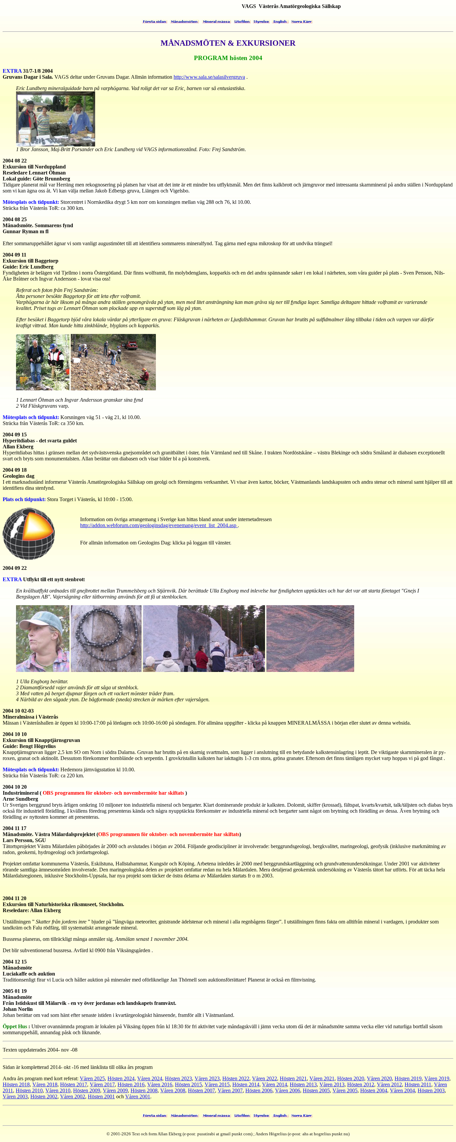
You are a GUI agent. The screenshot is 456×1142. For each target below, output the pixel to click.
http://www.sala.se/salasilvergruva (209, 77)
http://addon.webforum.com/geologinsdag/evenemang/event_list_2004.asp (159, 525)
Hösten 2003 (431, 1090)
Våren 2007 (230, 1090)
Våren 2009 (115, 1090)
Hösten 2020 (350, 1078)
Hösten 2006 (258, 1090)
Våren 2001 (137, 1096)
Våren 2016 (159, 1084)
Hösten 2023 (178, 1078)
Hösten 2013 (303, 1084)
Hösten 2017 (73, 1084)
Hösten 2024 (121, 1078)
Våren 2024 (149, 1078)
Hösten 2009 (86, 1090)
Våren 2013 (332, 1084)
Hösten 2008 (144, 1090)
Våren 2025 (92, 1078)
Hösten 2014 (245, 1084)
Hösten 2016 (131, 1084)
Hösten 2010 (29, 1090)
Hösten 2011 (418, 1084)
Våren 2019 (436, 1078)
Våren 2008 (172, 1090)
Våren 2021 (321, 1078)
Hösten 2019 (408, 1078)
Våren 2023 (207, 1078)
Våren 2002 (72, 1096)
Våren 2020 (379, 1078)
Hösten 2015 (188, 1084)
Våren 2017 (102, 1084)
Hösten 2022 (235, 1078)
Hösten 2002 (43, 1096)
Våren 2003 (15, 1096)
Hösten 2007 (201, 1090)
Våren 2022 (264, 1078)
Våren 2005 (345, 1090)
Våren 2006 (287, 1090)
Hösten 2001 (101, 1096)
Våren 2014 (274, 1084)
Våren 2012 (389, 1084)
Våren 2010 (57, 1090)
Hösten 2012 (360, 1084)
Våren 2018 (44, 1084)
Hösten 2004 (373, 1090)
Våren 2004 (402, 1090)
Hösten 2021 (293, 1078)
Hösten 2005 (316, 1090)
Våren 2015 (217, 1084)
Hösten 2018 (16, 1084)
